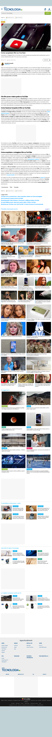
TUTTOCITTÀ (33, 700)
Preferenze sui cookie (34, 703)
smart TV (43, 177)
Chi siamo (13, 703)
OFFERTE (28, 406)
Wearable (29, 645)
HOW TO (3, 21)
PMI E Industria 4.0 (43, 656)
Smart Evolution (30, 647)
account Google (10, 174)
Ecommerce (5, 187)
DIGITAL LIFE (29, 448)
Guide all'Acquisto (43, 647)
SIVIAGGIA (39, 700)
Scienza (3, 650)
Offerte (3, 652)
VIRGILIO (5, 700)
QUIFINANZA (44, 700)
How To (40, 645)
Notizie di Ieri (4, 647)
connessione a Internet (33, 159)
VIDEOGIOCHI (4, 406)
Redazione (16, 656)
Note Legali (18, 703)
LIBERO (2, 700)
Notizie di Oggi (5, 645)
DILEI (36, 700)
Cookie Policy (27, 703)
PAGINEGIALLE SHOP (17, 700)
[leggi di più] (50, 64)
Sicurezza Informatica (30, 657)
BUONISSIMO (49, 700)
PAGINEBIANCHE (27, 700)
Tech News (4, 648)
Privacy (22, 703)
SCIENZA (3, 427)
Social (3, 658)
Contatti (44, 674)
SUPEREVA (26, 701)
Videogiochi (4, 661)
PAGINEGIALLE (10, 700)
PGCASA (22, 700)
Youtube (16, 187)
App (15, 648)
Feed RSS (7, 674)
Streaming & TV (5, 660)
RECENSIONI (15, 506)
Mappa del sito (21, 674)
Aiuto (40, 703)
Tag (33, 674)
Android (15, 645)
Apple (15, 647)
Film (11, 187)
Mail (45, 10)
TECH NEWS (4, 448)
